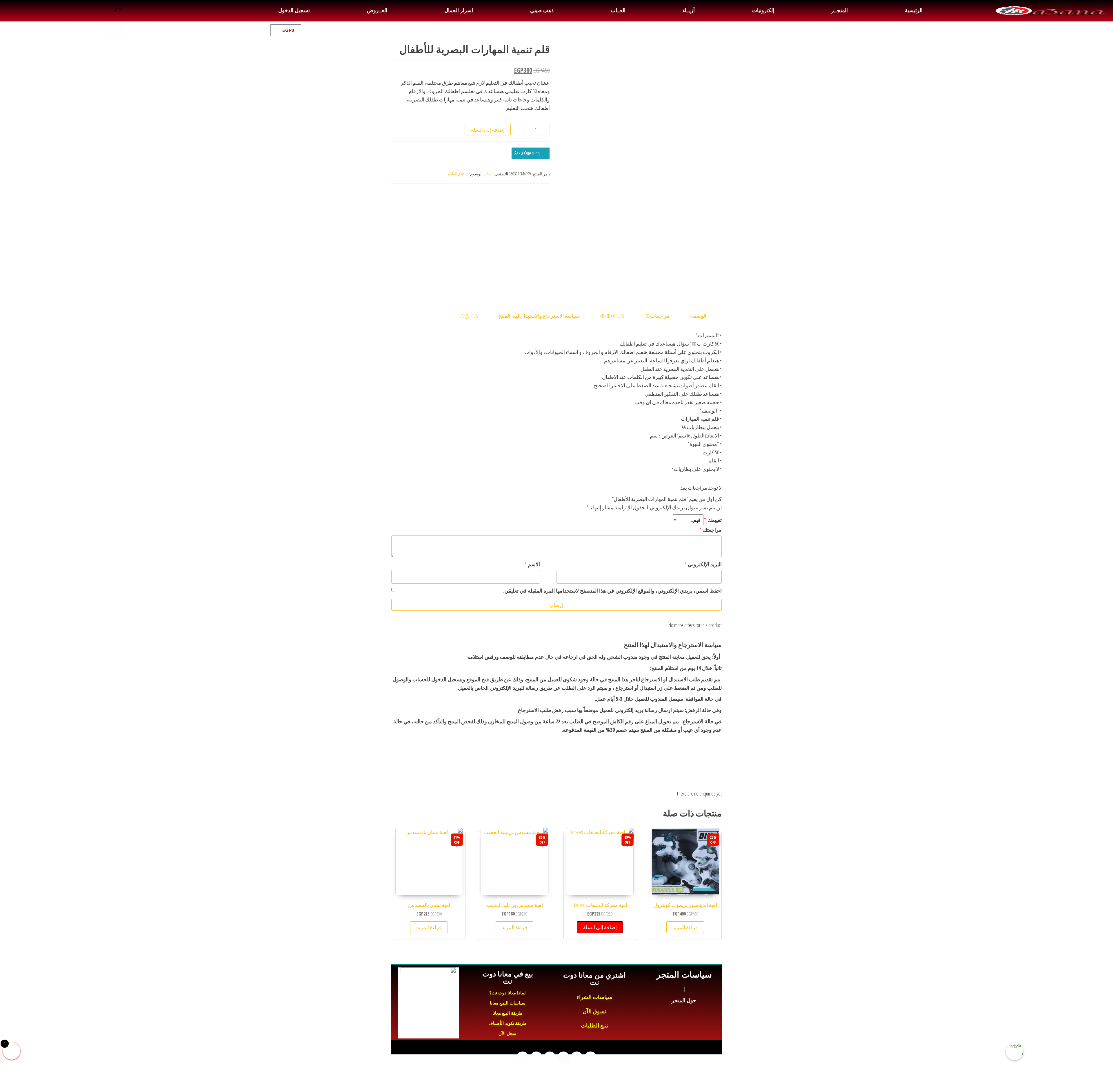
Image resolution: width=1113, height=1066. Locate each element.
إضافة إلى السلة (488, 129)
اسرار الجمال (458, 10)
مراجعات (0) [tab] (657, 315)
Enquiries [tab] (469, 315)
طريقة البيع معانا (507, 1013)
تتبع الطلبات (594, 1026)
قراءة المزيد (685, 927)
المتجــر (839, 10)
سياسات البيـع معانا (507, 1002)
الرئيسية (914, 10)
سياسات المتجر (684, 974)
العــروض (377, 10)
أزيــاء (689, 10)
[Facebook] (159, 30)
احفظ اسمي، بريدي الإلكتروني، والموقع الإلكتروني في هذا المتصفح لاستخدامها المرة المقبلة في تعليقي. (612, 590)
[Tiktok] (106, 30)
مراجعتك (710, 529)
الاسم (532, 564)
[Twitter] (146, 30)
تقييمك (713, 519)
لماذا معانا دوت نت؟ (507, 992)
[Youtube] (133, 30)
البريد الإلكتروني (703, 564)
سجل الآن (508, 1033)
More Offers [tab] (611, 315)
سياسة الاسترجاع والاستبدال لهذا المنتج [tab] (538, 315)
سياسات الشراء (594, 997)
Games (463, 174)
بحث (125, 10)
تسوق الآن (595, 1011)
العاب (488, 174)
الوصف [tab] (698, 315)
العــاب (618, 10)
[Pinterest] (93, 30)
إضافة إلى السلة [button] (600, 927)
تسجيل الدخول (294, 10)
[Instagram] (119, 30)
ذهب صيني (541, 10)
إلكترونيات (763, 10)
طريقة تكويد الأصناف (507, 1023)
